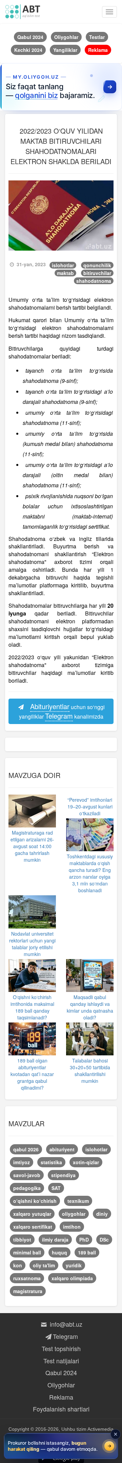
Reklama (61, 1396)
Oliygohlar (61, 1384)
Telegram (65, 1336)
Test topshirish (61, 1348)
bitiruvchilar (97, 273)
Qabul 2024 (61, 1372)
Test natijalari (61, 1360)
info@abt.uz (65, 1324)
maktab (65, 273)
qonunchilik (97, 265)
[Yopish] (115, 1434)
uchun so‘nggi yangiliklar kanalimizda (62, 711)
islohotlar (63, 265)
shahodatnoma (93, 280)
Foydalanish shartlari (61, 1408)
